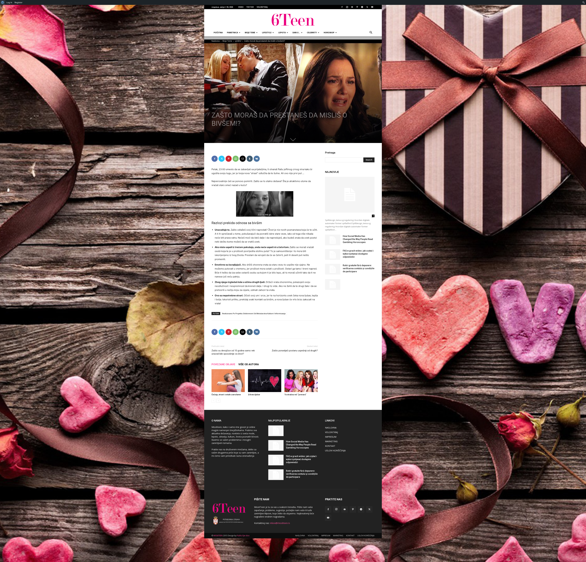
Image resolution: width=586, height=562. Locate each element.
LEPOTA (282, 32)
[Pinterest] (357, 7)
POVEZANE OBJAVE (223, 364)
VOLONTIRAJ (262, 7)
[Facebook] (342, 7)
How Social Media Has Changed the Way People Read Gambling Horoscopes (358, 239)
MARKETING (331, 441)
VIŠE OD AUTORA (248, 364)
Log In (9, 2)
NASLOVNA (330, 427)
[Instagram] (347, 7)
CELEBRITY (312, 32)
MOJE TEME (250, 32)
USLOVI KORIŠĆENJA (335, 450)
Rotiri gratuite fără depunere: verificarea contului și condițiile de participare (358, 268)
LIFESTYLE (266, 32)
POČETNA (218, 32)
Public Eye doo (243, 535)
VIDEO (240, 7)
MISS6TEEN (218, 535)
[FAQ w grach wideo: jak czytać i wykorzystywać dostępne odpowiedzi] (332, 254)
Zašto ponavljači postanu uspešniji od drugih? (295, 350)
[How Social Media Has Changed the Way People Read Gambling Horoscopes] (332, 240)
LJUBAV (238, 41)
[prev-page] (213, 401)
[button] (370, 32)
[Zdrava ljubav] (264, 380)
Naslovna (216, 41)
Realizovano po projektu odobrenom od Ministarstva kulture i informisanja (254, 313)
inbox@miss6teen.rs (280, 523)
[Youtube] (372, 7)
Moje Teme (227, 41)
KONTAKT (330, 445)
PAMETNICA (232, 32)
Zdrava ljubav (254, 394)
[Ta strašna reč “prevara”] (301, 380)
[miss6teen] (293, 19)
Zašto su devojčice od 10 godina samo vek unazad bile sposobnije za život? (233, 352)
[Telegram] (362, 7)
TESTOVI (250, 7)
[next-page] (218, 401)
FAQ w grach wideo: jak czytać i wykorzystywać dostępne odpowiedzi (358, 254)
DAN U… (296, 32)
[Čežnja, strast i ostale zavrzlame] (228, 380)
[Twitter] (367, 7)
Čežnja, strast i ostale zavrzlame (226, 394)
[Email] (243, 159)
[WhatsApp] (236, 159)
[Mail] (352, 7)
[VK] (257, 159)
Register (18, 2)
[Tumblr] (250, 159)
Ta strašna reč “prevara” (295, 394)
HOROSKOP (329, 32)
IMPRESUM (330, 436)
